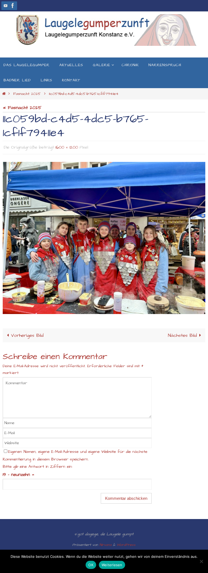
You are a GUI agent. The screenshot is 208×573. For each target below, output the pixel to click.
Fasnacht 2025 (27, 94)
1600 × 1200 (67, 147)
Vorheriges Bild (27, 334)
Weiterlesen (112, 565)
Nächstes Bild (182, 334)
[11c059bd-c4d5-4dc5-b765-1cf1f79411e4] (104, 236)
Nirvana (105, 543)
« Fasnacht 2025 (22, 107)
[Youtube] (5, 5)
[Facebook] (12, 5)
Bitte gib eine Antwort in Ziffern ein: (38, 465)
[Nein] (201, 561)
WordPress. (126, 543)
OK (90, 565)
